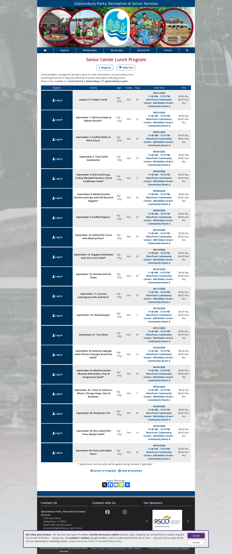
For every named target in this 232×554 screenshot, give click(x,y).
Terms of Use (95, 541)
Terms (94, 548)
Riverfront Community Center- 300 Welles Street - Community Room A (159, 103)
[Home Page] (45, 50)
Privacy (102, 548)
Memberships (90, 50)
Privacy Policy (114, 541)
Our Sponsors (153, 503)
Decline (196, 542)
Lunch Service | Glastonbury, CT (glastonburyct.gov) (98, 81)
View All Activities (131, 470)
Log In (58, 100)
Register (64, 50)
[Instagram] (125, 512)
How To (137, 548)
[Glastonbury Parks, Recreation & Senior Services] (116, 26)
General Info (143, 50)
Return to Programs (104, 470)
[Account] (187, 50)
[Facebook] (107, 512)
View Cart (127, 67)
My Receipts (117, 50)
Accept (196, 535)
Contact (168, 50)
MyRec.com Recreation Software (174, 548)
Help (130, 548)
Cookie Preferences (116, 548)
